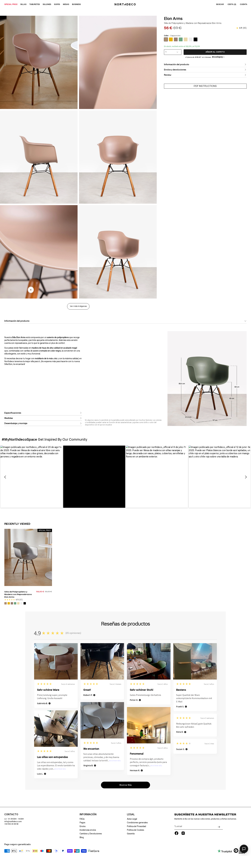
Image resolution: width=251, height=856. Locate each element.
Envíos (83, 826)
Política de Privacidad (136, 826)
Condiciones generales (137, 822)
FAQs (82, 819)
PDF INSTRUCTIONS (205, 86)
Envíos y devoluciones (175, 69)
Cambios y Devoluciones (91, 833)
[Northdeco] (125, 4)
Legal (131, 814)
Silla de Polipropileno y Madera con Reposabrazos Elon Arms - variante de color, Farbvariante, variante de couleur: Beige (18, 603)
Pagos (82, 822)
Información (88, 814)
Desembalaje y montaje (15, 423)
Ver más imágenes (78, 306)
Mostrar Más (115, 761)
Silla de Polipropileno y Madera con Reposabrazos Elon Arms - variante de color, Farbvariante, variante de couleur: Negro (25, 603)
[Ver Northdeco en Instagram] (183, 833)
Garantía (131, 833)
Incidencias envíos (88, 830)
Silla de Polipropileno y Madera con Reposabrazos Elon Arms (18, 594)
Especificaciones (12, 413)
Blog (82, 837)
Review (167, 75)
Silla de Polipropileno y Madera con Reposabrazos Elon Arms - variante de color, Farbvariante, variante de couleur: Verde (15, 603)
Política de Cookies (135, 830)
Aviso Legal (132, 819)
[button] (31, 477)
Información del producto (176, 64)
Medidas (8, 418)
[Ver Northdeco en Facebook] (176, 833)
